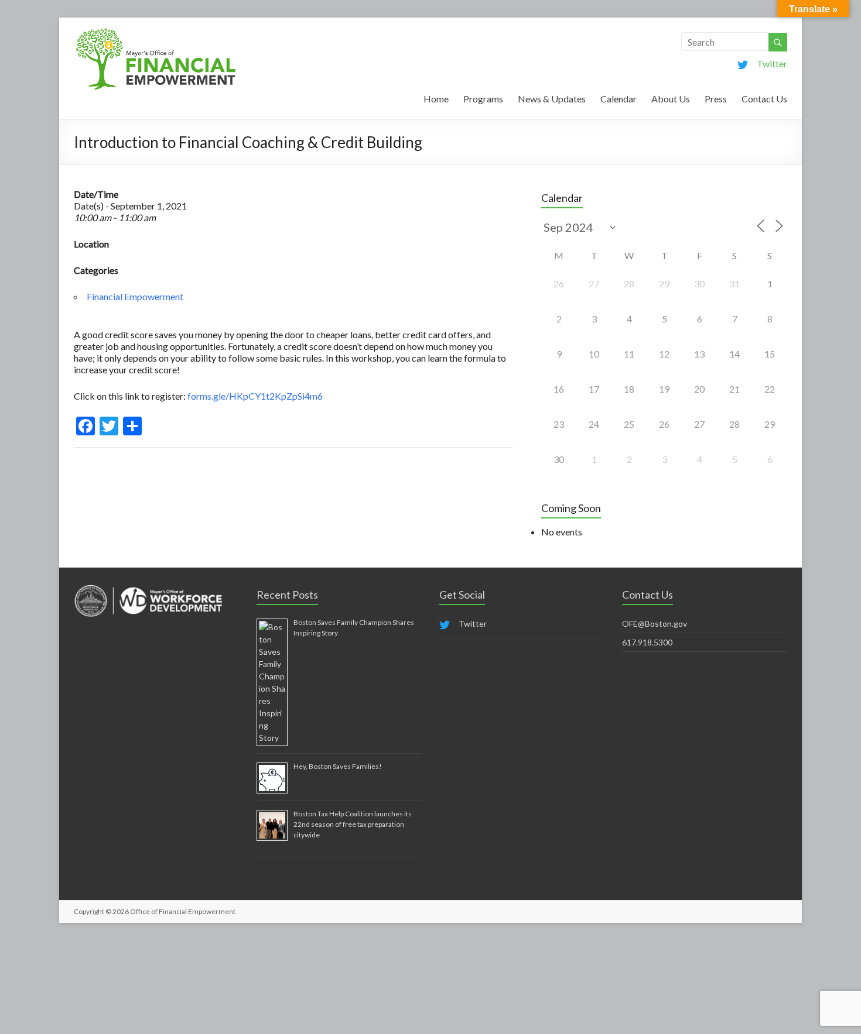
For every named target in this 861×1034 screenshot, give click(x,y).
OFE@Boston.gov (654, 623)
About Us (670, 98)
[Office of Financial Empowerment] (156, 31)
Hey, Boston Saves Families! (337, 766)
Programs (483, 98)
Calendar (618, 98)
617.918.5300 (647, 642)
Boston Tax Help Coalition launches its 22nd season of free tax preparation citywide (352, 824)
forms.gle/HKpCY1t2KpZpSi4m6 (254, 395)
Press (716, 98)
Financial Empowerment (135, 296)
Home (436, 98)
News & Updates (552, 98)
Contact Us (764, 98)
